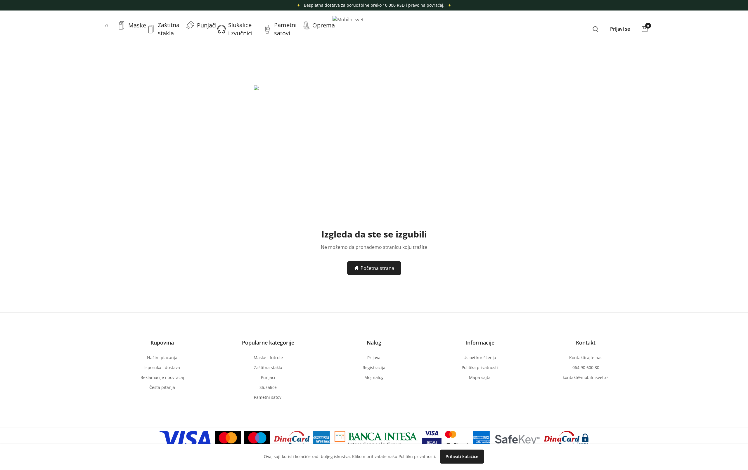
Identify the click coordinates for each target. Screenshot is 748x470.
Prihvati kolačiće (462, 456)
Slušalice (268, 387)
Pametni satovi (268, 397)
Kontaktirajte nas (585, 357)
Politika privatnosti (480, 367)
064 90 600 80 (585, 367)
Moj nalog (374, 377)
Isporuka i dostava (162, 367)
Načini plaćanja (162, 357)
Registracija (374, 367)
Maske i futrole (268, 357)
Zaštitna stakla (268, 367)
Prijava (373, 357)
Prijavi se (620, 29)
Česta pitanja (162, 387)
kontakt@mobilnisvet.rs (586, 377)
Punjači (268, 377)
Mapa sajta (480, 377)
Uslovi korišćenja (479, 357)
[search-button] (595, 29)
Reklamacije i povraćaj (162, 377)
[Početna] (106, 25)
